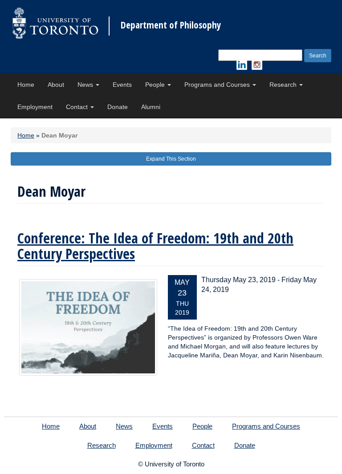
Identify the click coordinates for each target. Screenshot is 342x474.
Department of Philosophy (171, 25)
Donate (117, 106)
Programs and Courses (218, 84)
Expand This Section (171, 159)
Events (122, 84)
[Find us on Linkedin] (241, 64)
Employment (35, 106)
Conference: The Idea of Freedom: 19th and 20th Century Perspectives (155, 245)
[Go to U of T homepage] (55, 23)
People (156, 84)
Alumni (150, 106)
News (86, 84)
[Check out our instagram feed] (257, 64)
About (56, 84)
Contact (78, 106)
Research (283, 84)
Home (25, 84)
